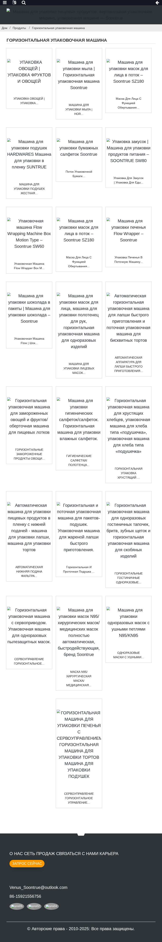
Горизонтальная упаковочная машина (58, 28)
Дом (4, 28)
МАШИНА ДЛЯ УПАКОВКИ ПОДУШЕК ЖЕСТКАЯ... (29, 189)
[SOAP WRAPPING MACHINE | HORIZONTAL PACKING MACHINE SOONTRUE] (79, 75)
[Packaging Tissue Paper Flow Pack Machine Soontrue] (79, 147)
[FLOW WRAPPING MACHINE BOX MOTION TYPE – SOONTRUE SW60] (29, 233)
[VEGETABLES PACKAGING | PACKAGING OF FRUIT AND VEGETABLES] (29, 71)
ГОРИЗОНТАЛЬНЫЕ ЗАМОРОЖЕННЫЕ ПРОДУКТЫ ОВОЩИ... (29, 454)
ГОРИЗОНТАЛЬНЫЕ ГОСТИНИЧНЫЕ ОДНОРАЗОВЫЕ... (129, 578)
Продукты (19, 28)
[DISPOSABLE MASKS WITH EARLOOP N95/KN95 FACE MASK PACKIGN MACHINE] (129, 623)
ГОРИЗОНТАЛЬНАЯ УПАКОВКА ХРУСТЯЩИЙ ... (128, 473)
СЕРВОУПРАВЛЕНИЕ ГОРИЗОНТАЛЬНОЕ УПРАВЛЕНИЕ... (79, 798)
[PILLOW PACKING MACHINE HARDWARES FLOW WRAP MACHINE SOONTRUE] (29, 154)
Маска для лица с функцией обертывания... (128, 103)
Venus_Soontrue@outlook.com (38, 887)
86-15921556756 (25, 896)
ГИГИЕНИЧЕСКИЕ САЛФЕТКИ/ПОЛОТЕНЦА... (79, 460)
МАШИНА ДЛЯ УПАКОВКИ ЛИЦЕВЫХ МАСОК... (78, 368)
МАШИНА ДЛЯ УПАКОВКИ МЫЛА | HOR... (78, 109)
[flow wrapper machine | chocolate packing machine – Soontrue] (29, 308)
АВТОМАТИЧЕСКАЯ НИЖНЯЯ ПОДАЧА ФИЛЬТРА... (29, 571)
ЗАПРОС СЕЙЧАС (27, 863)
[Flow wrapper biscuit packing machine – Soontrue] (129, 230)
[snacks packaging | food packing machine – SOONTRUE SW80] (129, 151)
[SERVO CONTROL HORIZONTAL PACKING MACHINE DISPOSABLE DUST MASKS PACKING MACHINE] (29, 626)
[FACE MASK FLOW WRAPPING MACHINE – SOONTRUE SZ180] (129, 71)
